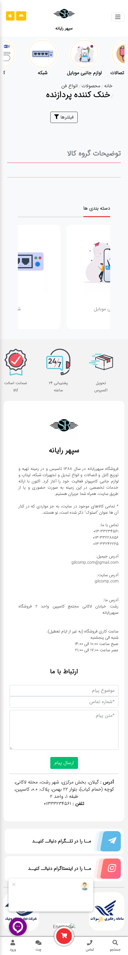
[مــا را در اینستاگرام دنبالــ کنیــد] (106, 870)
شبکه (51, 309)
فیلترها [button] (66, 117)
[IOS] (10, 16)
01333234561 (57, 804)
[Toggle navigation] (117, 17)
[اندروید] (21, 16)
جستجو (115, 949)
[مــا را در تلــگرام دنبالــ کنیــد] (106, 843)
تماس (90, 949)
